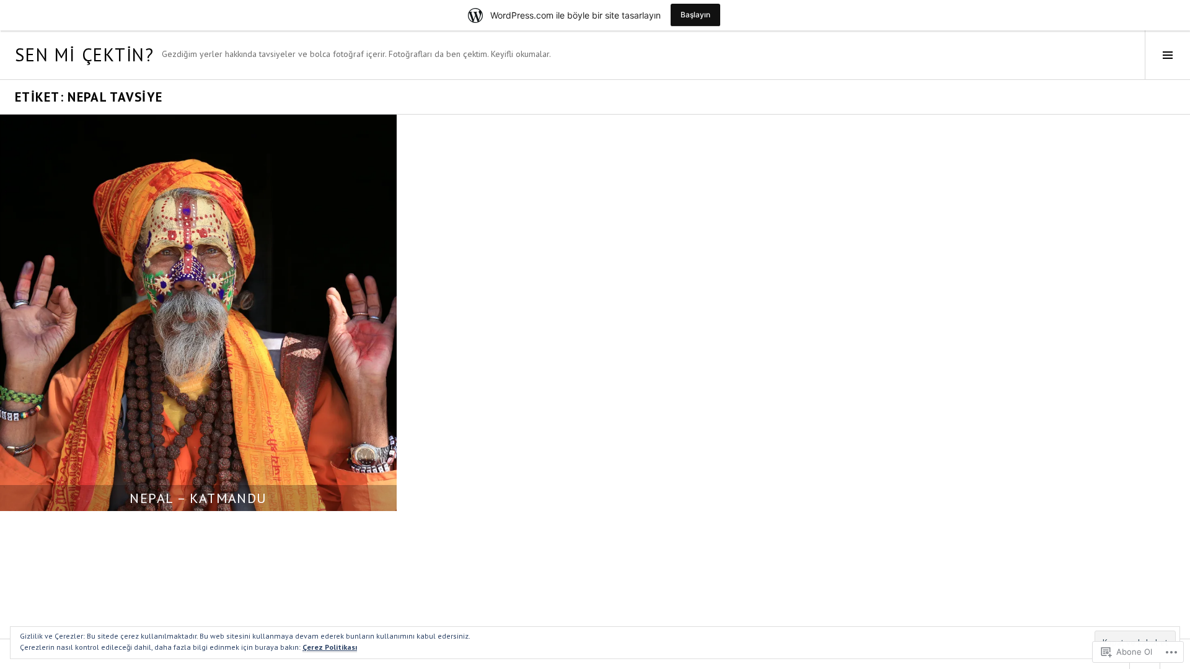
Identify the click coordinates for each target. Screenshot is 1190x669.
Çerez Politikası (329, 647)
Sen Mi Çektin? (84, 54)
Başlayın (695, 14)
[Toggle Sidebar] (1167, 54)
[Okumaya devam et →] (198, 313)
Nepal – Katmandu (198, 498)
